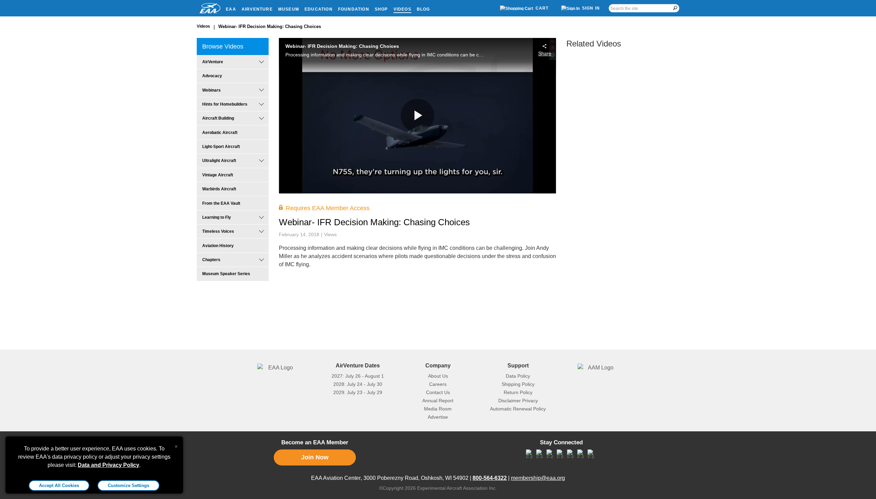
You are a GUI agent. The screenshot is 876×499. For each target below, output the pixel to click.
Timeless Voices (218, 231)
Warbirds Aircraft (219, 189)
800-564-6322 (490, 478)
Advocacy (212, 75)
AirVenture (257, 9)
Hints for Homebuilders (224, 104)
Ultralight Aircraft (219, 160)
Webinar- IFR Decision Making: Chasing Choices (269, 26)
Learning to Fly (216, 217)
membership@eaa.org (538, 478)
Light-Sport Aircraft (221, 146)
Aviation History (218, 245)
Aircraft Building (218, 118)
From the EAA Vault (221, 203)
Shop (381, 9)
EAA (231, 9)
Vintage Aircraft (217, 175)
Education (319, 9)
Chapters (211, 259)
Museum (288, 9)
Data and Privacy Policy (108, 465)
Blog (423, 9)
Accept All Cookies (59, 485)
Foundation (353, 9)
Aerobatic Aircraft (219, 132)
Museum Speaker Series (226, 273)
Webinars (211, 90)
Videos (402, 9)
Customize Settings (128, 485)
